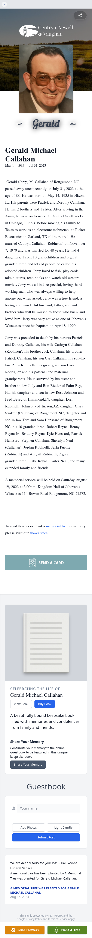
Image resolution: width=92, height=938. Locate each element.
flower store (39, 532)
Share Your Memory (28, 764)
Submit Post (46, 837)
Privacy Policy (34, 919)
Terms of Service (58, 919)
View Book (21, 704)
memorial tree (57, 525)
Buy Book (44, 704)
